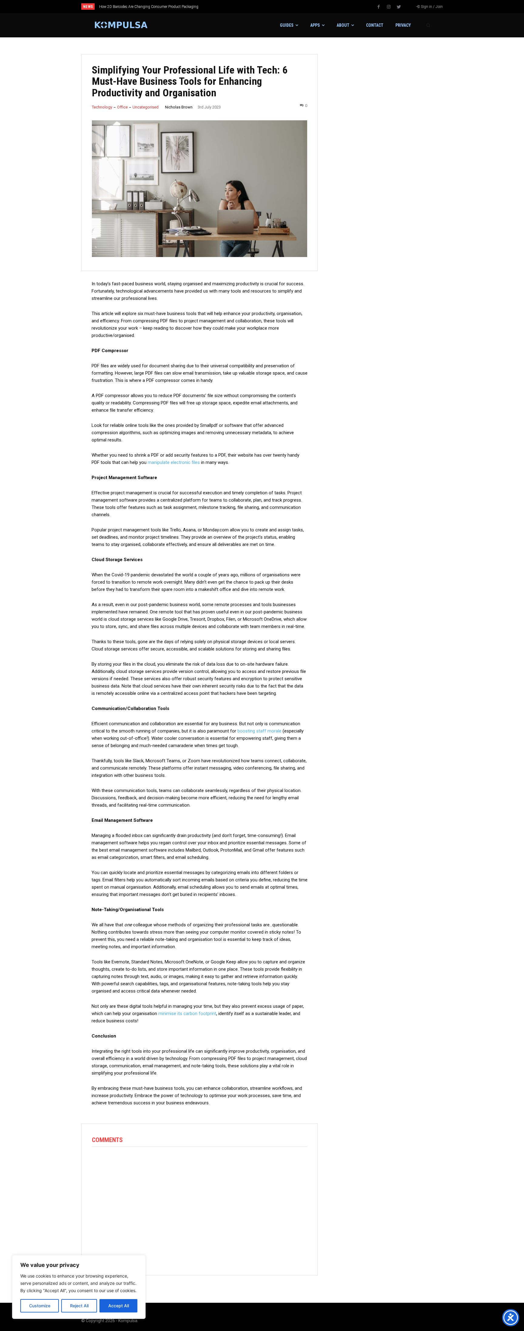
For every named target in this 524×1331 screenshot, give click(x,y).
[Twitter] (399, 7)
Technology (102, 107)
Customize (39, 1305)
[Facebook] (379, 7)
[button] (428, 25)
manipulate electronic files (174, 462)
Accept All (118, 1305)
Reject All (79, 1305)
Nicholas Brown (179, 107)
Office (122, 107)
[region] (79, 1287)
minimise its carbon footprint (187, 1013)
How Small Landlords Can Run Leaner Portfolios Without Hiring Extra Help (164, 7)
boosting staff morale (259, 731)
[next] (282, 6)
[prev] (272, 6)
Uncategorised (146, 107)
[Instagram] (389, 7)
